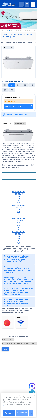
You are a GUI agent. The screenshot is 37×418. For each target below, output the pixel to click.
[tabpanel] (18, 22)
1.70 (18, 198)
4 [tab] (9, 30)
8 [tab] (18, 30)
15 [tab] (34, 30)
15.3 (18, 203)
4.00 (18, 238)
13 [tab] (29, 30)
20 (19, 200)
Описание (7, 123)
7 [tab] (16, 30)
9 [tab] (20, 30)
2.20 (18, 209)
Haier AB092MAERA (18, 218)
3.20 (18, 225)
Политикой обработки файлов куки (15, 406)
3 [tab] (7, 30)
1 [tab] (2, 30)
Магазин (13, 34)
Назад (5, 349)
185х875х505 (18, 194)
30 (19, 214)
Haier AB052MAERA (18, 192)
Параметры (19, 123)
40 (19, 227)
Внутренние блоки (9, 36)
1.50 (18, 196)
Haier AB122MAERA (18, 232)
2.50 (18, 212)
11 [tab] (25, 30)
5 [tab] (11, 30)
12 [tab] (27, 30)
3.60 (18, 236)
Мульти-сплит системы (25, 34)
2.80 (18, 223)
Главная (5, 34)
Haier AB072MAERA (18, 205)
